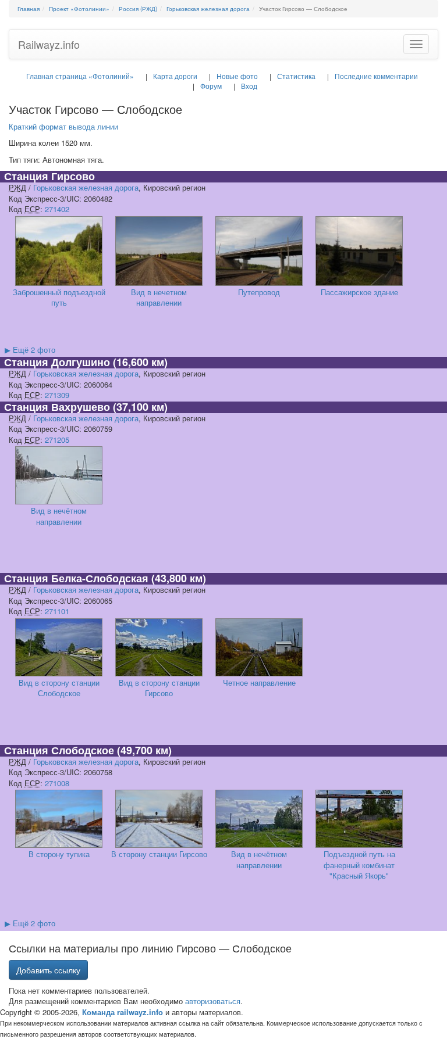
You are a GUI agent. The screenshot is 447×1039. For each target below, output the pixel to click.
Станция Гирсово (49, 176)
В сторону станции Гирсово (159, 853)
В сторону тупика (59, 853)
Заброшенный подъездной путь (59, 297)
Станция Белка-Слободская (76, 578)
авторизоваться (212, 1000)
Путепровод (259, 292)
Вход (249, 86)
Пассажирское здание (359, 292)
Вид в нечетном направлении (159, 297)
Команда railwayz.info (122, 1011)
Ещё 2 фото (30, 349)
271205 (57, 439)
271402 (57, 208)
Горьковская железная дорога (86, 187)
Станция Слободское (59, 750)
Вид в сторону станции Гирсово (159, 688)
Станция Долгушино (57, 362)
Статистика (296, 76)
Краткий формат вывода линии (63, 126)
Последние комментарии (376, 76)
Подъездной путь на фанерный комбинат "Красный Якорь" (359, 864)
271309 (57, 394)
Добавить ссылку (48, 970)
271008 (57, 783)
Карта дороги (175, 76)
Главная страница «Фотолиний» (80, 76)
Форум (211, 86)
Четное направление (259, 682)
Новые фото (237, 76)
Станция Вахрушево (57, 406)
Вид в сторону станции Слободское (59, 688)
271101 (57, 611)
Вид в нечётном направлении (59, 516)
